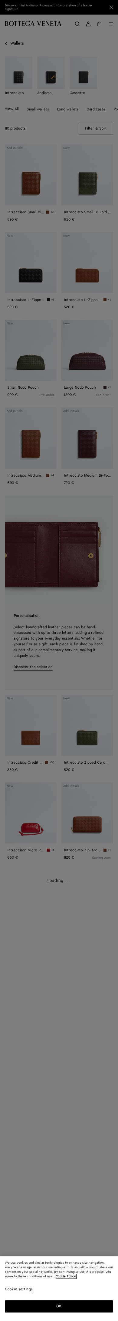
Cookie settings (19, 1289)
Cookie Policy (66, 1276)
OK (58, 1306)
